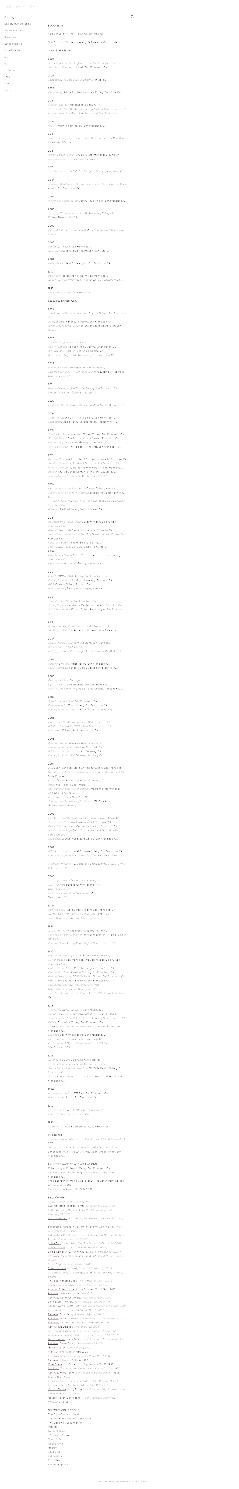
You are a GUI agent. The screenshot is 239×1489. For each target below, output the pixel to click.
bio (6, 57)
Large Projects (13, 44)
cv (5, 64)
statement (10, 70)
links (7, 77)
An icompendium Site (137, 1481)
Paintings (10, 17)
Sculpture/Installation (17, 24)
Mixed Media (12, 50)
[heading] (13, 6)
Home (8, 90)
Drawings (10, 37)
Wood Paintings (14, 31)
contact (9, 84)
